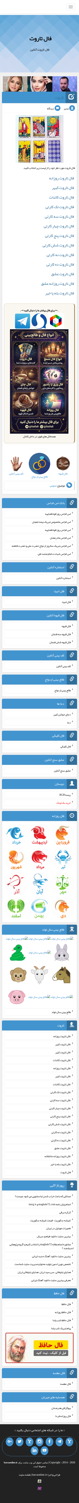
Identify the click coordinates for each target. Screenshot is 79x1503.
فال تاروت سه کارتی (59, 216)
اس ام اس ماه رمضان (60, 537)
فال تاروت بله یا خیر (59, 293)
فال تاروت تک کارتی (59, 207)
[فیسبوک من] (49, 1441)
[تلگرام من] (59, 1441)
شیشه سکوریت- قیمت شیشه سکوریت (50, 1220)
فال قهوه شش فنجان (60, 642)
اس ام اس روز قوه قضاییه (58, 513)
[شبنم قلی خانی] (15, 84)
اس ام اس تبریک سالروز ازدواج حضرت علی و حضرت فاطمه (41, 545)
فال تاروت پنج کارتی (59, 235)
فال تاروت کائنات (61, 197)
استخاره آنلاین (63, 577)
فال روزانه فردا (63, 1415)
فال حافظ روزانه (63, 1312)
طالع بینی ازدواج (62, 690)
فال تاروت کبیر (63, 187)
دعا (69, 722)
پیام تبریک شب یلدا (61, 1328)
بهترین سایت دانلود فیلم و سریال (54, 1236)
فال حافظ (66, 1304)
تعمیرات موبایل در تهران (58, 1228)
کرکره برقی (65, 1212)
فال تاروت (41, 38)
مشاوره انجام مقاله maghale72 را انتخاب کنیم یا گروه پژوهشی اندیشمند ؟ (41, 1246)
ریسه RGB (65, 794)
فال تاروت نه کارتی (60, 255)
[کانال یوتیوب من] (44, 1450)
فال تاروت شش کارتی (58, 245)
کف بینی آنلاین (63, 666)
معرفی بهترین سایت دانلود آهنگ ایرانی (51, 1280)
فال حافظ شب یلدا (62, 1320)
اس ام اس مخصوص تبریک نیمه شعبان (51, 522)
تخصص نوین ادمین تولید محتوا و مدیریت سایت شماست (43, 1264)
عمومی (53, 485)
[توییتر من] (19, 1441)
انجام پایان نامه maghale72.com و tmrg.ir (50, 1204)
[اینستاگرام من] (39, 1441)
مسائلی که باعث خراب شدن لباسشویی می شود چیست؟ (43, 1196)
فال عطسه (65, 1383)
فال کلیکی (65, 746)
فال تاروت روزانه (61, 178)
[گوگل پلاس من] (9, 1441)
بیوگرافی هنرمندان (61, 1408)
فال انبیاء (66, 602)
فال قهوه (66, 626)
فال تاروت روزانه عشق (57, 283)
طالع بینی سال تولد (61, 1012)
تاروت (59, 97)
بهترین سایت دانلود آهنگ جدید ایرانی (51, 1256)
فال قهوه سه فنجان (61, 634)
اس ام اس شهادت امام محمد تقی (54, 554)
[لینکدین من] (34, 1450)
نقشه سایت (25, 1474)
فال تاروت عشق (62, 274)
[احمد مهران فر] (64, 84)
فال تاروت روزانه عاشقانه (57, 1156)
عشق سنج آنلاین (62, 770)
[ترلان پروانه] (39, 84)
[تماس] (29, 1441)
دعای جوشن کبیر (62, 714)
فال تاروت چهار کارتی (59, 226)
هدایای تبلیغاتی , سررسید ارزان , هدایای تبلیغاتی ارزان (44, 1272)
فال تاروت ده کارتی (60, 264)
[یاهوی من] (69, 1441)
